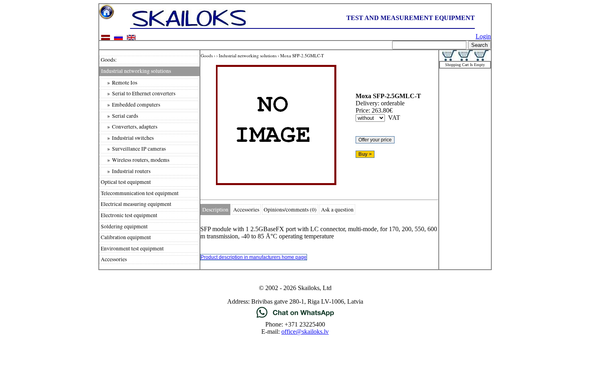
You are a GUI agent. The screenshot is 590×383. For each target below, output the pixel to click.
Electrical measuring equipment (136, 204)
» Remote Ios (119, 82)
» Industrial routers (126, 171)
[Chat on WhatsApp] (295, 317)
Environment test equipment (132, 248)
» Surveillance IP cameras (133, 148)
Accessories (114, 259)
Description (215, 209)
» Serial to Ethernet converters (138, 93)
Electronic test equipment (129, 215)
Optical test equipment (126, 181)
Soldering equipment (124, 226)
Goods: (109, 59)
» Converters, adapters (129, 126)
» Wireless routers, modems (135, 159)
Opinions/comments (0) (290, 209)
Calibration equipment (126, 237)
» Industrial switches (127, 137)
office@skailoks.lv (305, 331)
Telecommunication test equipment (140, 193)
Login (483, 36)
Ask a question (337, 209)
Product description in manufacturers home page (254, 257)
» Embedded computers (130, 104)
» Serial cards (119, 115)
